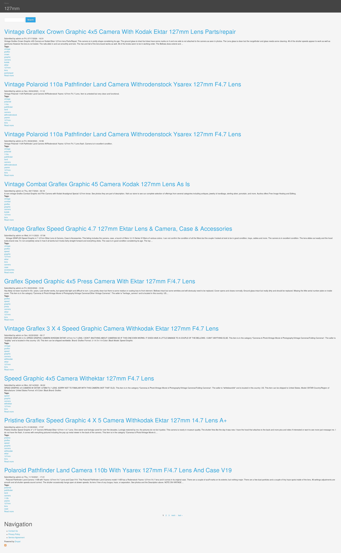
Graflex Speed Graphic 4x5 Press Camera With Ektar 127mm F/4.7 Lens (99, 280)
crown (6, 54)
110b (6, 498)
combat (7, 201)
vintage (7, 49)
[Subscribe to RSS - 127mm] (170, 545)
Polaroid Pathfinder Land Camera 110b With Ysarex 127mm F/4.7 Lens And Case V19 (118, 469)
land (6, 109)
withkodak (8, 359)
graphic (7, 57)
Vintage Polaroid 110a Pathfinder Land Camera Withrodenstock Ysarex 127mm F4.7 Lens (122, 84)
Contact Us (13, 531)
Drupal (17, 541)
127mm (7, 67)
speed (6, 251)
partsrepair (8, 73)
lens (6, 70)
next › (173, 515)
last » (180, 515)
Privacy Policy (14, 534)
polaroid (7, 101)
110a (6, 104)
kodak (6, 62)
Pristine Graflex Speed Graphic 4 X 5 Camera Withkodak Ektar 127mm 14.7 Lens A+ (115, 420)
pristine (7, 437)
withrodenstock (10, 114)
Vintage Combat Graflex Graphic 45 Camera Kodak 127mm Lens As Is (97, 183)
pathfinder (8, 107)
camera (7, 59)
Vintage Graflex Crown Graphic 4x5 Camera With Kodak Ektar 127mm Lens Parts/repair (120, 31)
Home (6, 3)
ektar (6, 65)
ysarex (7, 117)
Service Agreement (16, 537)
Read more (9, 75)
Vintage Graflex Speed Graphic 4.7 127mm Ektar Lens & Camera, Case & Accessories (118, 228)
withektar (8, 403)
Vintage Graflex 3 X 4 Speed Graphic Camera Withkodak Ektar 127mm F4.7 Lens (111, 328)
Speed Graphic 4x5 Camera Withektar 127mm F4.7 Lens (79, 378)
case (6, 267)
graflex (7, 51)
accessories (9, 269)
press (6, 306)
